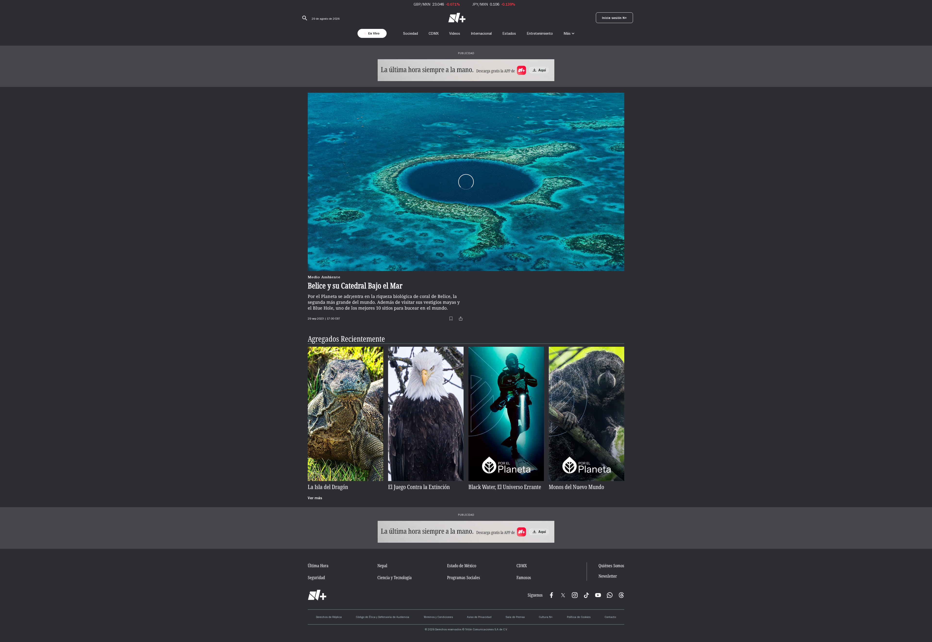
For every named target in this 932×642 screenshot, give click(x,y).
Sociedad (410, 33)
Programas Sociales (463, 577)
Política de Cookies (579, 617)
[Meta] (551, 595)
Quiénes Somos (611, 565)
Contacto (610, 617)
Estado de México (461, 565)
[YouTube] (598, 595)
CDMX (434, 33)
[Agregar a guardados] (451, 318)
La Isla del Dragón (328, 487)
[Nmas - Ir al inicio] (457, 18)
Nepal (382, 565)
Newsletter (608, 576)
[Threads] (621, 595)
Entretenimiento (540, 33)
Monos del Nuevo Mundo (576, 487)
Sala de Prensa (515, 617)
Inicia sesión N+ (614, 18)
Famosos (523, 577)
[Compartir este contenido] (461, 318)
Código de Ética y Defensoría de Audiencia (382, 617)
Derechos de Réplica (329, 617)
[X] (563, 595)
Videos (454, 33)
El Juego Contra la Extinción (419, 487)
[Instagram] (575, 595)
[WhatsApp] (610, 595)
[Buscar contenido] (304, 18)
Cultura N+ (546, 617)
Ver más (315, 498)
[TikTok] (586, 595)
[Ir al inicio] (317, 595)
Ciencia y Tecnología (394, 577)
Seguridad (316, 577)
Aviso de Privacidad (479, 617)
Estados (509, 33)
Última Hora (318, 565)
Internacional (481, 33)
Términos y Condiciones (438, 617)
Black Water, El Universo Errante (504, 487)
